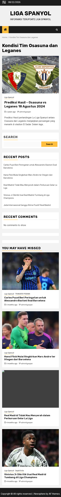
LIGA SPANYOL (30, 13)
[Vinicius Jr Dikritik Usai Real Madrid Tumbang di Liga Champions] (30, 448)
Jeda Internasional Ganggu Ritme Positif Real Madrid (27, 205)
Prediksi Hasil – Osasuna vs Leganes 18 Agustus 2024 (25, 104)
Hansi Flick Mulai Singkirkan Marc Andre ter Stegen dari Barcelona (29, 358)
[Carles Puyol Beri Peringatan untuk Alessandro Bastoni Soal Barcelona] (30, 271)
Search (11, 137)
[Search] (57, 29)
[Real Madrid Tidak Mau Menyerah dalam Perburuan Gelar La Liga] (30, 389)
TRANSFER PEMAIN (22, 294)
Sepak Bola (19, 471)
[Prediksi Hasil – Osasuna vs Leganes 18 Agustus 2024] (30, 74)
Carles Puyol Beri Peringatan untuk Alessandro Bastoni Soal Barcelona (25, 299)
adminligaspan (25, 112)
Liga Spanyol (9, 97)
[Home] (5, 30)
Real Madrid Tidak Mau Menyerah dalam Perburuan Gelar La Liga (27, 417)
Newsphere (39, 493)
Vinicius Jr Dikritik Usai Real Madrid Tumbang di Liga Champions (25, 476)
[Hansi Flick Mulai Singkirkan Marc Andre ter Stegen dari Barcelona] (30, 330)
